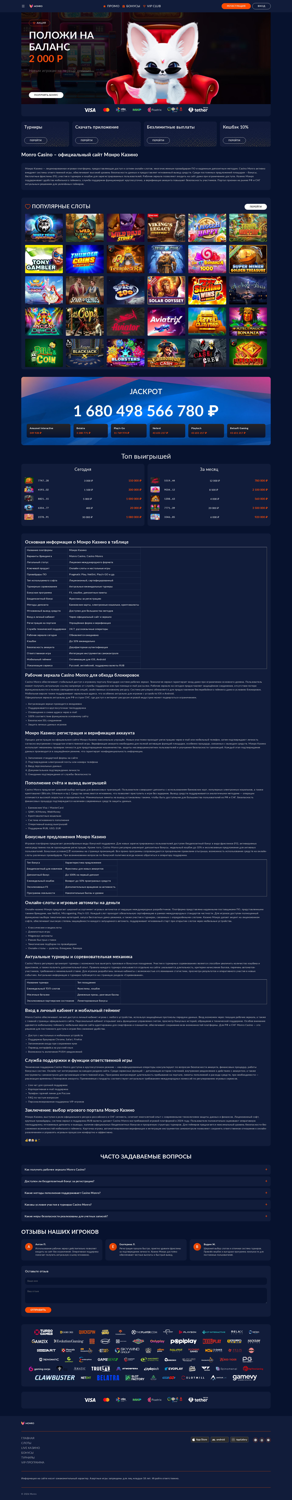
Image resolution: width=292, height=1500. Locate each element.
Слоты (26, 1443)
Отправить (38, 1310)
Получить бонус (46, 95)
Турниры (28, 1457)
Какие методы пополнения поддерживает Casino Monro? (63, 1193)
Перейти (36, 140)
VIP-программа (32, 1462)
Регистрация (236, 6)
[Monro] (36, 6)
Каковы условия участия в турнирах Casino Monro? (58, 1204)
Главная (28, 1438)
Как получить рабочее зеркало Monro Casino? (55, 1169)
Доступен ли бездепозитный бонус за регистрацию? (59, 1181)
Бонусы (27, 1453)
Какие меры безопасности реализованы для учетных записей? (66, 1216)
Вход (261, 6)
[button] (23, 6)
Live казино (30, 1448)
